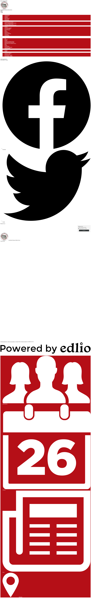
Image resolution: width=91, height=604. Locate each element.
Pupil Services (7, 32)
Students (6, 50)
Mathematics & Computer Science (10, 43)
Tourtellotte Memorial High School (10, 24)
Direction (6, 17)
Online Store (7, 19)
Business (6, 39)
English (6, 40)
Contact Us (6, 16)
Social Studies (7, 46)
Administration (7, 15)
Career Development (8, 27)
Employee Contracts (8, 53)
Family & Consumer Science (9, 41)
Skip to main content (3, 0)
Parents (6, 51)
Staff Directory (7, 18)
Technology (7, 34)
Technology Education (8, 47)
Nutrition (6, 31)
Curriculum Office (8, 28)
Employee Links (7, 54)
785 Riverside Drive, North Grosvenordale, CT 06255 (9, 341)
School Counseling (8, 33)
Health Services (7, 29)
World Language (7, 48)
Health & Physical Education (9, 42)
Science (6, 45)
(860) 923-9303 (24, 341)
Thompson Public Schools (9, 22)
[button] (4, 14)
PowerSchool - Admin (8, 55)
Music (6, 30)
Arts (5, 38)
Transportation (7, 35)
